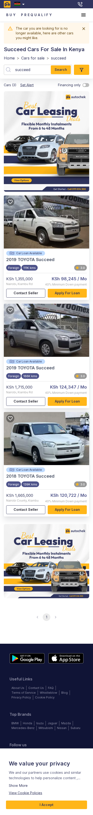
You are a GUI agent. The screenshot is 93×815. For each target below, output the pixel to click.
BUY (11, 15)
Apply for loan (67, 293)
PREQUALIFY (37, 15)
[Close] (83, 28)
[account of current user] (83, 15)
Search (61, 70)
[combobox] (20, 4)
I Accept (46, 805)
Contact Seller (26, 293)
